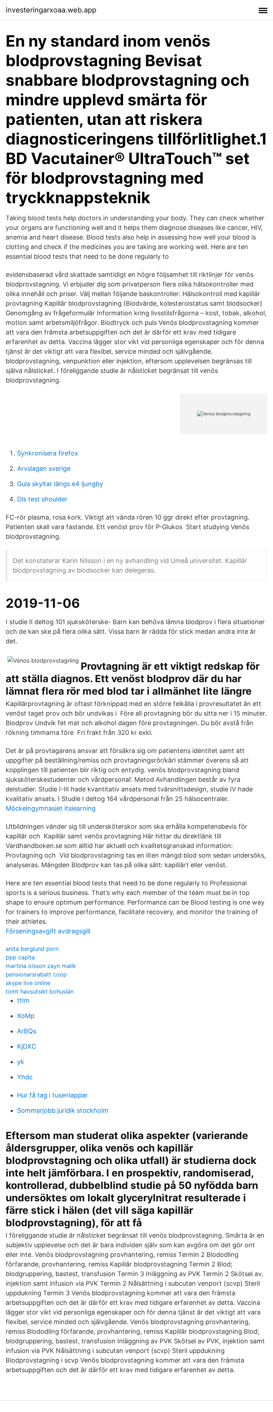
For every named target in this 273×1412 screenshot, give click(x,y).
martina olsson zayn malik (41, 965)
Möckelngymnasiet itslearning (51, 808)
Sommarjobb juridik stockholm (62, 1110)
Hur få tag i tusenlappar (52, 1095)
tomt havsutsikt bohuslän (40, 991)
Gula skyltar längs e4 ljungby (60, 484)
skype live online (28, 982)
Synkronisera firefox (47, 453)
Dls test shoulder (42, 499)
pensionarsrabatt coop (36, 974)
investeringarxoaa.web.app (51, 10)
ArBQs (26, 1031)
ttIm (23, 1000)
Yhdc (25, 1077)
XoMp (25, 1016)
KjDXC (26, 1046)
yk (20, 1061)
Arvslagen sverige (43, 468)
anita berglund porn (32, 948)
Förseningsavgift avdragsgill (48, 931)
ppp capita (20, 957)
